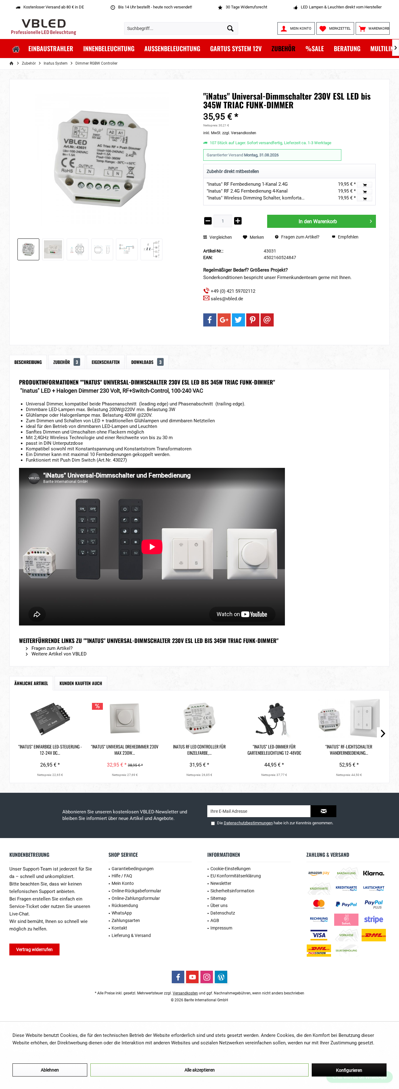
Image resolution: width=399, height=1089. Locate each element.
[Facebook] (209, 319)
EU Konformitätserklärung (235, 875)
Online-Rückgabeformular (136, 890)
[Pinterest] (252, 319)
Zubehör (65, 362)
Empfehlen (347, 236)
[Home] (16, 48)
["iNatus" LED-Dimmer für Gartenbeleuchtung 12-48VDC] (274, 718)
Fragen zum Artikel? (300, 236)
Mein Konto (123, 883)
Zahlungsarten (126, 920)
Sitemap (218, 898)
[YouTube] (192, 977)
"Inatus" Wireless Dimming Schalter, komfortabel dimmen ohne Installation (284, 198)
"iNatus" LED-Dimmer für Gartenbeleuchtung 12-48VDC (274, 749)
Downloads (146, 362)
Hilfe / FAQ (122, 875)
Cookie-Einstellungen (230, 868)
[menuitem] (373, 28)
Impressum (221, 927)
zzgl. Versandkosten (239, 133)
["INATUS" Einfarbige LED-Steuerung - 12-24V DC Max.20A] (50, 718)
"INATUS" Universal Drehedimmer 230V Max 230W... (124, 749)
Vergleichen (220, 237)
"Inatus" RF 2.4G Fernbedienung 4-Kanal (247, 191)
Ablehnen (50, 1069)
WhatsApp (122, 912)
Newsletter (220, 883)
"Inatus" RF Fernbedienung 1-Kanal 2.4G (247, 184)
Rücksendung (125, 905)
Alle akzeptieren (200, 1069)
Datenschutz (222, 912)
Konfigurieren (349, 1070)
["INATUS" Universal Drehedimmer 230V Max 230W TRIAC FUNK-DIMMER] (125, 718)
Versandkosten (185, 993)
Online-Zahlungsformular (136, 898)
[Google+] (224, 319)
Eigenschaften (106, 362)
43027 (119, 460)
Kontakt (119, 927)
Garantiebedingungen (133, 868)
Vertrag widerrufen (34, 949)
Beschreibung (28, 362)
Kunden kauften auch (81, 683)
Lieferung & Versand (131, 935)
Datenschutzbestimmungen (248, 823)
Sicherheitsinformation (232, 890)
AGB (214, 920)
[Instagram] (206, 977)
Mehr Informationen (33, 1050)
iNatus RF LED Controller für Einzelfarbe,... (199, 749)
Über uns (219, 905)
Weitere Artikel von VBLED (58, 654)
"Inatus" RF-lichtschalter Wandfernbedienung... (348, 749)
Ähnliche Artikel (31, 683)
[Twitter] (238, 319)
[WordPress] (221, 977)
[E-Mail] (267, 319)
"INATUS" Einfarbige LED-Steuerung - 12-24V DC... (50, 749)
